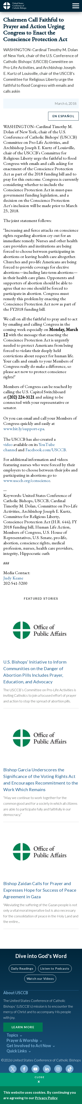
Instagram (58, 1069)
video (7, 444)
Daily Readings (22, 968)
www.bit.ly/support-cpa (23, 428)
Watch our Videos (40, 978)
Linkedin (47, 1069)
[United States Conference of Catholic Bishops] (16, 5)
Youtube (35, 1069)
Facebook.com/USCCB (45, 450)
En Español (63, 116)
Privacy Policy (46, 1098)
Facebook (24, 1069)
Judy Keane (13, 578)
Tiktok (69, 1069)
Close (40, 1077)
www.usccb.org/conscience (26, 480)
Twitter (13, 1069)
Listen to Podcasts (54, 968)
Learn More (23, 1027)
